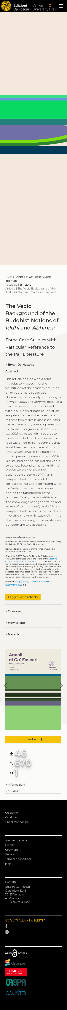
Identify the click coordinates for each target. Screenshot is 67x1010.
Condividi (12, 791)
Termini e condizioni (18, 859)
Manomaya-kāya (47, 549)
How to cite (15, 622)
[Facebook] (33, 926)
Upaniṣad (21, 551)
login (8, 864)
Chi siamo (11, 812)
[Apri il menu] (61, 6)
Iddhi (18, 549)
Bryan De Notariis (19, 364)
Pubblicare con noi (17, 822)
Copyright (11, 849)
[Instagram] (33, 932)
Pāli (29, 551)
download (33, 739)
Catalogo (11, 817)
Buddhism (10, 551)
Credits (9, 845)
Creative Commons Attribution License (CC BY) (31, 560)
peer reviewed (27, 537)
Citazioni (13, 611)
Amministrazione (16, 840)
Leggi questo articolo (23, 597)
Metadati (13, 634)
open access (12, 537)
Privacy (10, 854)
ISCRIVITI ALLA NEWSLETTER (25, 920)
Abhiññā (33, 549)
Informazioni (15, 784)
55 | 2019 (25, 284)
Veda (25, 549)
